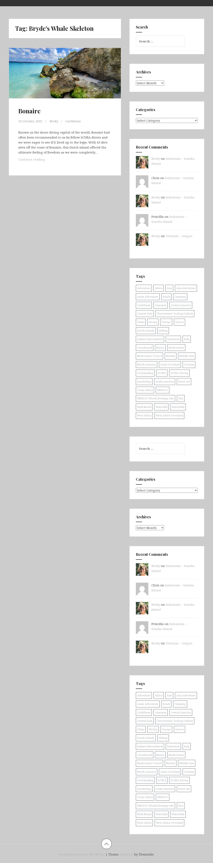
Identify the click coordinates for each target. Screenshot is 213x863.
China (140, 322)
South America (164, 381)
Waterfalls (178, 407)
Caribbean (73, 121)
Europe (166, 322)
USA (180, 398)
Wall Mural (144, 407)
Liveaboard (144, 347)
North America (146, 364)
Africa (158, 288)
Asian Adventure (147, 296)
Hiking (163, 330)
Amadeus (126, 854)
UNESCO (162, 390)
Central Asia (144, 313)
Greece (179, 322)
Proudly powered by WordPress (82, 854)
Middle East (186, 356)
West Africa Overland (169, 415)
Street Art (184, 381)
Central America (181, 305)
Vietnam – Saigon (179, 236)
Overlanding (145, 373)
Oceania (189, 364)
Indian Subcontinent (150, 339)
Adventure (144, 288)
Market (170, 356)
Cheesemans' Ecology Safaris (174, 313)
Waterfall (161, 407)
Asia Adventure (186, 288)
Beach (166, 296)
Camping (180, 296)
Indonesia (173, 339)
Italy (186, 339)
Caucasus (160, 305)
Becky (54, 121)
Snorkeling (144, 381)
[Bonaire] (66, 78)
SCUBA (161, 373)
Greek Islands (146, 330)
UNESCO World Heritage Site (155, 398)
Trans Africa (145, 390)
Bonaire (29, 111)
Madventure (176, 347)
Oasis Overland (170, 364)
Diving (153, 322)
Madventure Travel (149, 356)
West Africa (144, 415)
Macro (160, 347)
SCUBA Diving (179, 373)
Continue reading (37, 159)
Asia (169, 288)
